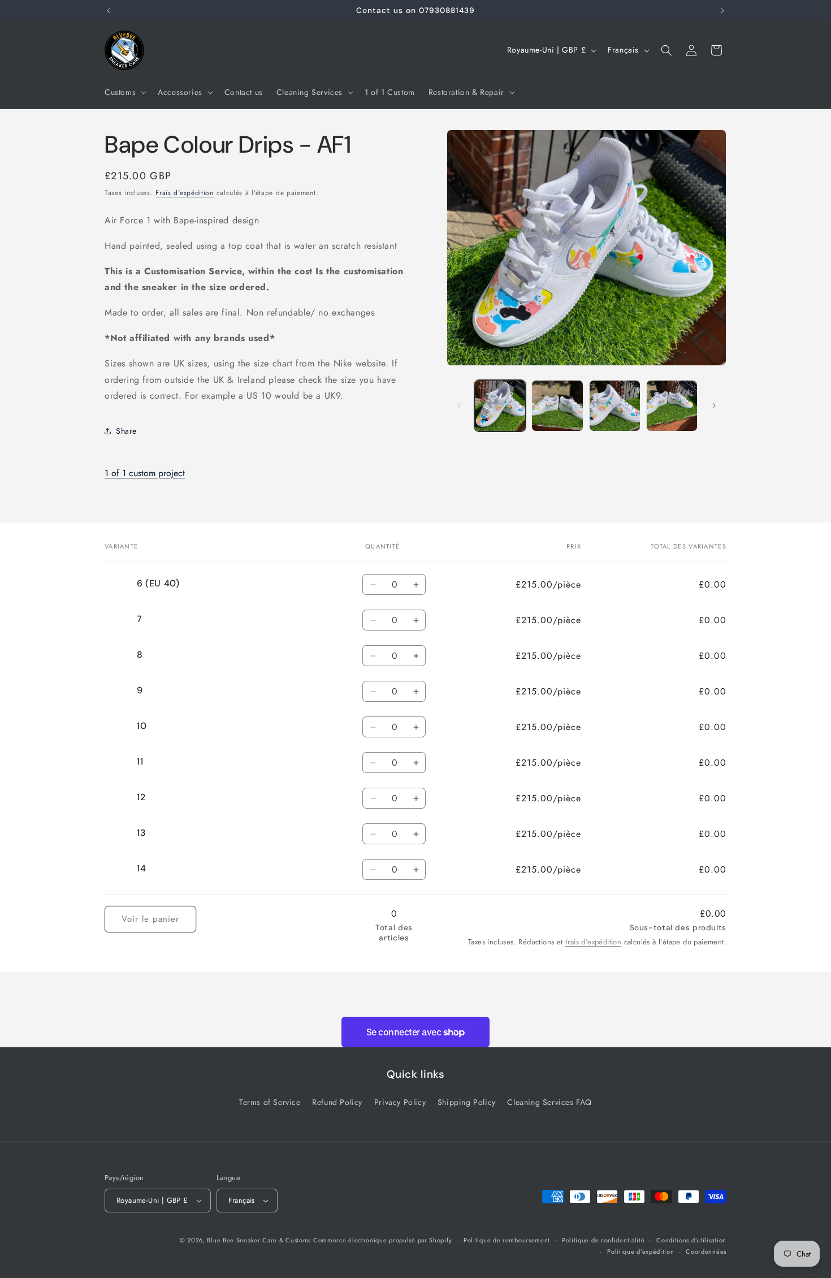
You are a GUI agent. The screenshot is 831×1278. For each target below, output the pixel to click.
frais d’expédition (593, 942)
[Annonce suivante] (722, 10)
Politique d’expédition (640, 1252)
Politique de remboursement (507, 1240)
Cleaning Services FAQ (549, 1102)
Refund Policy (337, 1102)
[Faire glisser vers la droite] (714, 405)
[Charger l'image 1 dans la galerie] (500, 405)
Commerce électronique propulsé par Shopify (382, 1240)
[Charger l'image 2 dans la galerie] (557, 405)
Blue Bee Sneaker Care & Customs (260, 1240)
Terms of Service (270, 1102)
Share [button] (126, 431)
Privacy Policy (400, 1102)
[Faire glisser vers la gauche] (459, 405)
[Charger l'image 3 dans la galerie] (614, 405)
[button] (124, 92)
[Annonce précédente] (108, 10)
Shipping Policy (467, 1102)
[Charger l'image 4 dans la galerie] (672, 405)
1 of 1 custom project (145, 473)
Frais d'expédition (184, 193)
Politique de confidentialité (603, 1240)
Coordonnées (706, 1252)
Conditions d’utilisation (691, 1240)
